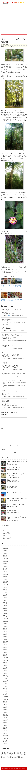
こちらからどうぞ (4, 758)
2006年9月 (5, 701)
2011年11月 (5, 600)
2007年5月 (5, 688)
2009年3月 (5, 652)
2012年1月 (5, 597)
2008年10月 (5, 660)
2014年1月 (5, 573)
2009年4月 (5, 650)
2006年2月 (5, 712)
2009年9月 (5, 642)
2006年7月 (5, 704)
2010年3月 (5, 633)
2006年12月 (5, 696)
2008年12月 (5, 657)
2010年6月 (5, 628)
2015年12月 (5, 558)
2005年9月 (5, 720)
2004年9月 (5, 740)
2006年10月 (5, 699)
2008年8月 (5, 663)
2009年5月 (5, 649)
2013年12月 (5, 574)
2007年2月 (5, 693)
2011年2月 (5, 615)
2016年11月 (5, 547)
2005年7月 (5, 723)
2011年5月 (5, 610)
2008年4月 (5, 670)
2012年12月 (5, 581)
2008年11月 (5, 659)
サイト (2, 423)
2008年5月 (5, 668)
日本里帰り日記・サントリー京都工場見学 (18, 287)
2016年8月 (5, 550)
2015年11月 (5, 560)
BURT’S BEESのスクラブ (11, 300)
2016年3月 (5, 553)
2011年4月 (5, 612)
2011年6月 (5, 608)
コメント (3, 428)
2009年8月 (5, 644)
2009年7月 (5, 646)
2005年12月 (5, 715)
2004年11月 (5, 736)
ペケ (9, 315)
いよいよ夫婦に (18, 299)
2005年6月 (5, 725)
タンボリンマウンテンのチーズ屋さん (17, 504)
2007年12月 (5, 676)
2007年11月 (5, 678)
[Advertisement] (14, 19)
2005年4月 (5, 728)
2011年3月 (5, 613)
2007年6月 (5, 686)
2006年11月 (5, 697)
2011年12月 (5, 599)
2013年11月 (5, 576)
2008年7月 (5, 665)
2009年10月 (5, 641)
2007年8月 (5, 683)
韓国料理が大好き (11, 511)
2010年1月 (5, 636)
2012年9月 (5, 586)
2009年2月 (5, 654)
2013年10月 (5, 577)
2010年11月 (5, 620)
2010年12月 (5, 618)
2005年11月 (5, 717)
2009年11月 (5, 639)
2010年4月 (5, 631)
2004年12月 (5, 735)
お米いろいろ (11, 285)
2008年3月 (5, 672)
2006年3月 (5, 710)
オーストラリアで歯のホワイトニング (17, 498)
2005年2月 (5, 732)
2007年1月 (5, 694)
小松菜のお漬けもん (12, 486)
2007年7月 (5, 685)
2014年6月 (5, 566)
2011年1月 (5, 616)
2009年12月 (5, 637)
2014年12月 (5, 564)
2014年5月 (5, 568)
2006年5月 (5, 707)
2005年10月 (5, 719)
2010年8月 (5, 624)
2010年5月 (5, 629)
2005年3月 (5, 730)
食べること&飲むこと (7, 538)
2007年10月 (5, 680)
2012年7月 (5, 587)
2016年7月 (5, 551)
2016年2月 (5, 555)
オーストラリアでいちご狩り (14, 492)
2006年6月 (5, 706)
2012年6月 (5, 589)
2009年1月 (5, 655)
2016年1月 (5, 556)
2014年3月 (5, 569)
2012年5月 (5, 590)
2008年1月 (5, 675)
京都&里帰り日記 (6, 533)
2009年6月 (5, 647)
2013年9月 (5, 579)
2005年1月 (5, 733)
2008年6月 (5, 667)
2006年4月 (5, 709)
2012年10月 (5, 584)
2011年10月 (5, 602)
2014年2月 (5, 571)
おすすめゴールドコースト (11, 46)
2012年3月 (5, 594)
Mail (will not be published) (7, 419)
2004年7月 (5, 743)
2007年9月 (5, 681)
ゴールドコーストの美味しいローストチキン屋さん (4, 287)
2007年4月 (5, 689)
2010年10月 (5, 621)
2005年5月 (5, 727)
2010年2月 (5, 634)
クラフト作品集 (6, 532)
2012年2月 (5, 595)
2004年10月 (5, 738)
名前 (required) (4, 414)
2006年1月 (5, 714)
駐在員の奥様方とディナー (14, 480)
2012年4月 (5, 592)
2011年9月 (5, 603)
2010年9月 (5, 623)
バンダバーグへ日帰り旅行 (14, 467)
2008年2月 (5, 673)
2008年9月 (5, 662)
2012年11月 (5, 582)
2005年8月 (5, 722)
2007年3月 (5, 691)
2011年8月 (5, 605)
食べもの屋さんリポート (8, 537)
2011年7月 (5, 607)
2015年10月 (5, 561)
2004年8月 (5, 741)
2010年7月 (5, 626)
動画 (4, 535)
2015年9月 (5, 563)
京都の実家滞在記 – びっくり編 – (4, 300)
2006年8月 (5, 702)
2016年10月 (5, 548)
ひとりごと (5, 530)
